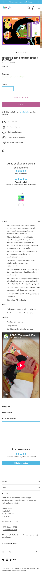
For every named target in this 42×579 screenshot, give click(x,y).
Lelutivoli (16, 568)
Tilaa (38, 552)
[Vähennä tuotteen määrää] (4, 89)
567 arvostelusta (21, 173)
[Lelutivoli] (7, 7)
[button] (19, 205)
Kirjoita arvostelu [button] (21, 463)
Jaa (6, 151)
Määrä (4, 84)
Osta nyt (21, 105)
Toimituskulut (24, 112)
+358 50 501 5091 (9, 527)
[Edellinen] (3, 2)
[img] (21, 171)
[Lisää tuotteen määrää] (11, 89)
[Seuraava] (38, 2)
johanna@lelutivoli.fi (9, 529)
